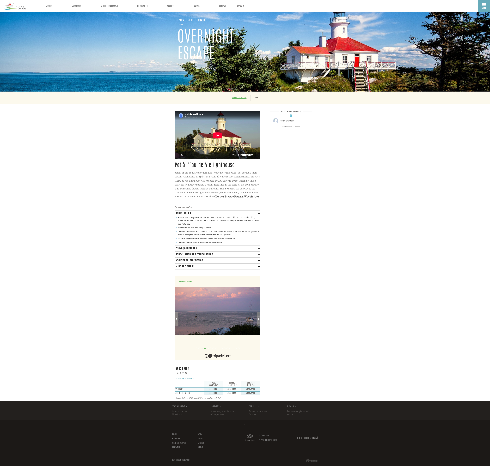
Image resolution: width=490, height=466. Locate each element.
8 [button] (216, 348)
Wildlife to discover (109, 6)
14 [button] (233, 348)
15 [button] (236, 348)
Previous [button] (176, 319)
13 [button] (230, 348)
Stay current (178, 407)
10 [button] (222, 348)
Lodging (49, 6)
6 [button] (210, 348)
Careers (253, 407)
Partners (215, 407)
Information (142, 6)
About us (170, 6)
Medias (290, 407)
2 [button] (199, 348)
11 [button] (224, 348)
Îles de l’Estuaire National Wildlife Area (237, 196)
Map (256, 98)
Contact (222, 6)
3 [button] (202, 348)
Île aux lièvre (265, 436)
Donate (197, 6)
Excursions (76, 6)
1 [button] (196, 348)
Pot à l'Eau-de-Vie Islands (269, 440)
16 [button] (239, 348)
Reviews (200, 439)
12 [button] (227, 348)
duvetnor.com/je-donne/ (290, 126)
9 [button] (219, 348)
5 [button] (208, 348)
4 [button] (205, 348)
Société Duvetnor (286, 120)
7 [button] (213, 348)
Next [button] (258, 319)
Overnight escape (239, 98)
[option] (217, 310)
